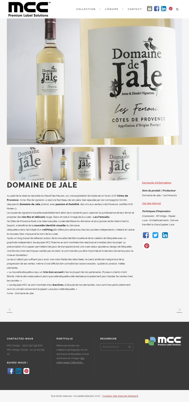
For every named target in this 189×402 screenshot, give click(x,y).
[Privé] (149, 11)
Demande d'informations (156, 182)
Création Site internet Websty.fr (120, 396)
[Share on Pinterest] (146, 249)
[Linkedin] (163, 11)
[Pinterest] (170, 11)
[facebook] (156, 11)
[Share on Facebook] (146, 238)
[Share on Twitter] (155, 238)
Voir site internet (151, 203)
